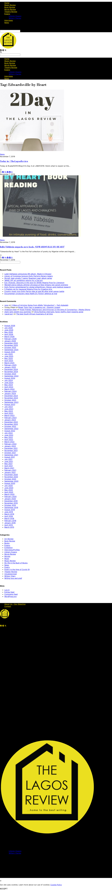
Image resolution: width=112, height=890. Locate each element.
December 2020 (11, 474)
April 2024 (8, 387)
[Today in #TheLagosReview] (32, 150)
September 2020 (11, 481)
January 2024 (10, 393)
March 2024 (9, 389)
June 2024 (8, 382)
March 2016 (9, 518)
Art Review (8, 539)
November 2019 (11, 503)
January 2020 (10, 499)
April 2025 (8, 361)
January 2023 (10, 420)
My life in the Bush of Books (16, 563)
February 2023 (10, 418)
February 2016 (10, 521)
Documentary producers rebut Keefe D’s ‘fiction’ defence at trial (30, 293)
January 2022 (10, 446)
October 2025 (10, 347)
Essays (7, 14)
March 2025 (9, 363)
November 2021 (11, 450)
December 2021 (11, 448)
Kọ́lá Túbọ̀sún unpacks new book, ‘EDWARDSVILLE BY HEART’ (32, 246)
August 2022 (9, 431)
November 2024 (11, 371)
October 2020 (10, 479)
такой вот (8, 314)
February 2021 (10, 470)
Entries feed (9, 592)
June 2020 (8, 488)
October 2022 (10, 426)
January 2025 (10, 367)
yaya (6, 305)
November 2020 (11, 477)
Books (7, 543)
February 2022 (10, 444)
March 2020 (9, 494)
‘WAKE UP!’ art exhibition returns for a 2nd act (23, 280)
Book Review (9, 7)
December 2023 (11, 396)
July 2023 (8, 407)
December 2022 (11, 422)
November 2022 (11, 424)
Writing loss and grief (13, 578)
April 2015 (8, 525)
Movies (7, 556)
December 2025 (11, 343)
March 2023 (9, 415)
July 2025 (8, 354)
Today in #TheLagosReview (14, 161)
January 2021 (10, 472)
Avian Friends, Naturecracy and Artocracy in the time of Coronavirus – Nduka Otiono (55, 309)
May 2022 (8, 437)
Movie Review (10, 9)
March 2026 (9, 336)
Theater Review (10, 572)
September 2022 (11, 428)
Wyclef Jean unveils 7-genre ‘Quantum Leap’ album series (28, 278)
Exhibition (8, 547)
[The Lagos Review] (8, 48)
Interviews (8, 20)
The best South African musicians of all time (34, 314)
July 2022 (8, 433)
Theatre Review (10, 12)
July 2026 (8, 328)
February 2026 (10, 339)
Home (6, 3)
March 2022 (9, 442)
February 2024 (10, 391)
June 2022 (8, 435)
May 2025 (8, 358)
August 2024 (9, 378)
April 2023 (8, 413)
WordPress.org (10, 596)
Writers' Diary (10, 576)
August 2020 (9, 483)
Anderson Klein (10, 309)
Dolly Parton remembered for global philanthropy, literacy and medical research (37, 287)
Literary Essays (15, 16)
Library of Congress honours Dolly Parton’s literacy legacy (28, 276)
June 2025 (8, 356)
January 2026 (10, 341)
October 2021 (10, 453)
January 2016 (10, 523)
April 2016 (8, 516)
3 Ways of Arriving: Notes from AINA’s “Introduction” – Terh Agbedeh (39, 305)
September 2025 (11, 350)
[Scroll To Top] (1, 881)
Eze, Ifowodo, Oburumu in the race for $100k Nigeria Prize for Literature (34, 283)
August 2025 (9, 352)
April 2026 (8, 334)
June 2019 (8, 512)
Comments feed (11, 594)
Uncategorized (10, 574)
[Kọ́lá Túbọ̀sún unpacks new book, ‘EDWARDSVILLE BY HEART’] (40, 236)
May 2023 (8, 411)
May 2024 (8, 385)
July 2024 (8, 380)
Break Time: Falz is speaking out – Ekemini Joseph (39, 307)
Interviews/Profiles (12, 550)
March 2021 (9, 468)
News (6, 22)
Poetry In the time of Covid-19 (17, 569)
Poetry (7, 567)
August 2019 (9, 510)
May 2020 (8, 490)
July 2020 (8, 485)
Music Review (10, 5)
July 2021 (8, 459)
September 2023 (11, 402)
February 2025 (10, 365)
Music (6, 558)
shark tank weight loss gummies (17, 312)
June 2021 (8, 461)
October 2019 (10, 505)
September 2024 (11, 376)
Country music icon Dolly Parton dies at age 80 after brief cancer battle (34, 291)
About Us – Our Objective (14, 604)
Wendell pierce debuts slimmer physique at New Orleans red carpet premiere (36, 285)
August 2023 (9, 404)
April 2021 (8, 466)
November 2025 (11, 345)
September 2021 (11, 455)
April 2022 (8, 439)
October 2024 (10, 374)
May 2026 (8, 332)
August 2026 (9, 325)
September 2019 (11, 507)
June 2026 (8, 330)
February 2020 (10, 496)
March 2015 (9, 527)
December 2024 (11, 369)
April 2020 (8, 492)
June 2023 (8, 409)
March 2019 (9, 514)
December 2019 (11, 501)
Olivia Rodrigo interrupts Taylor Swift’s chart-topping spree (58, 312)
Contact (7, 606)
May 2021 (8, 464)
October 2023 (10, 400)
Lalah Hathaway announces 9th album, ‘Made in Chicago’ (28, 274)
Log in (7, 590)
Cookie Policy (56, 885)
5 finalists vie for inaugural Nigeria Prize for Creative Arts (28, 289)
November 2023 (11, 398)
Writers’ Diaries (15, 18)
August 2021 (9, 457)
